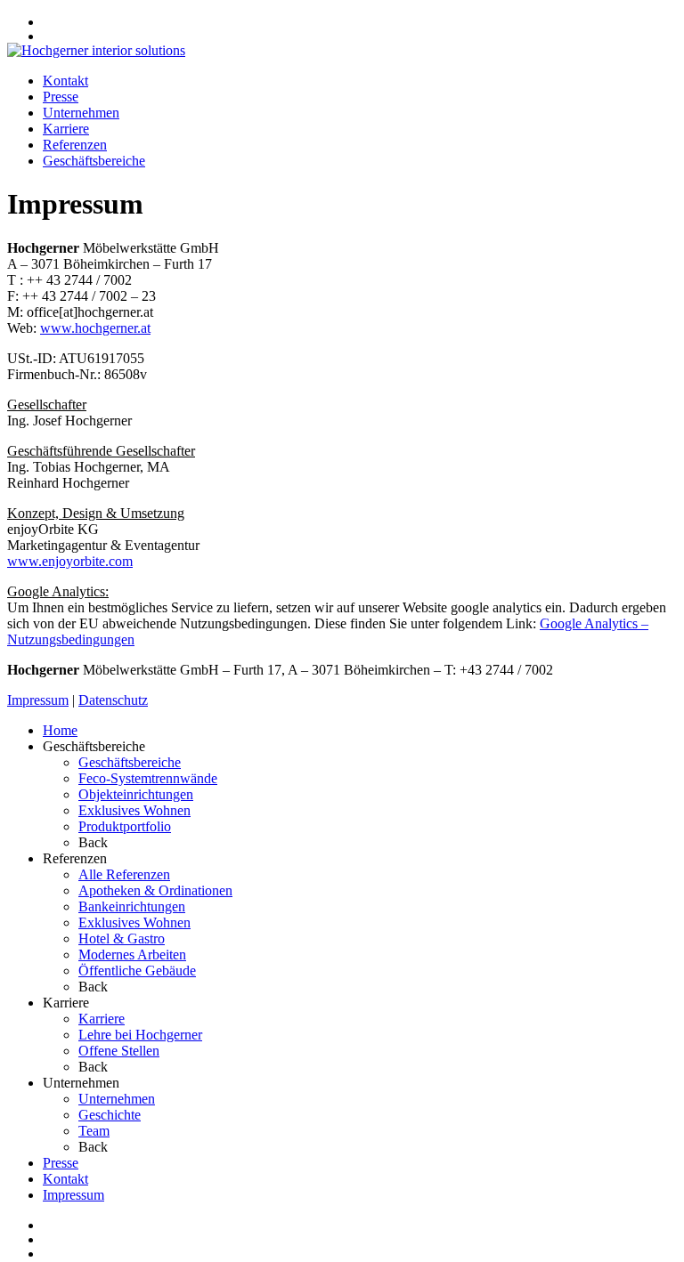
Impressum (38, 700)
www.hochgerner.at (95, 328)
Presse (60, 96)
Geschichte (109, 1114)
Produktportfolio (124, 826)
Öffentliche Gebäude (137, 970)
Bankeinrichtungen (131, 906)
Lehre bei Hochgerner (140, 1034)
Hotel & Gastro (121, 938)
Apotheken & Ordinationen (155, 890)
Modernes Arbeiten (132, 954)
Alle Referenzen (124, 874)
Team (94, 1130)
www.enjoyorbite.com (70, 561)
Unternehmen (81, 112)
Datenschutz (113, 700)
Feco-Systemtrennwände (147, 778)
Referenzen (75, 144)
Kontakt (65, 80)
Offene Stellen (118, 1050)
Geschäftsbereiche (94, 160)
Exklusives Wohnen (134, 810)
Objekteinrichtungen (135, 794)
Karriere (66, 128)
